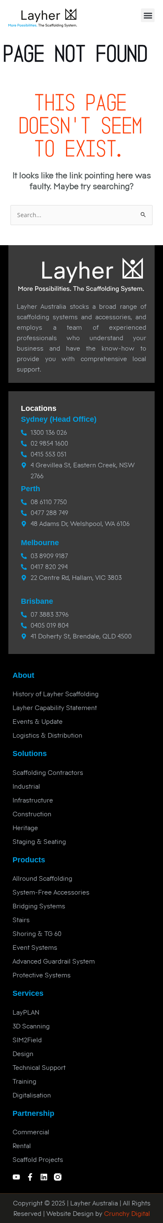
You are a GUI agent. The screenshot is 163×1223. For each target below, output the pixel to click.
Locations (38, 408)
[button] (148, 15)
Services (28, 993)
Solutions (30, 753)
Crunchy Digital (126, 1213)
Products (29, 860)
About (23, 675)
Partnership (33, 1113)
